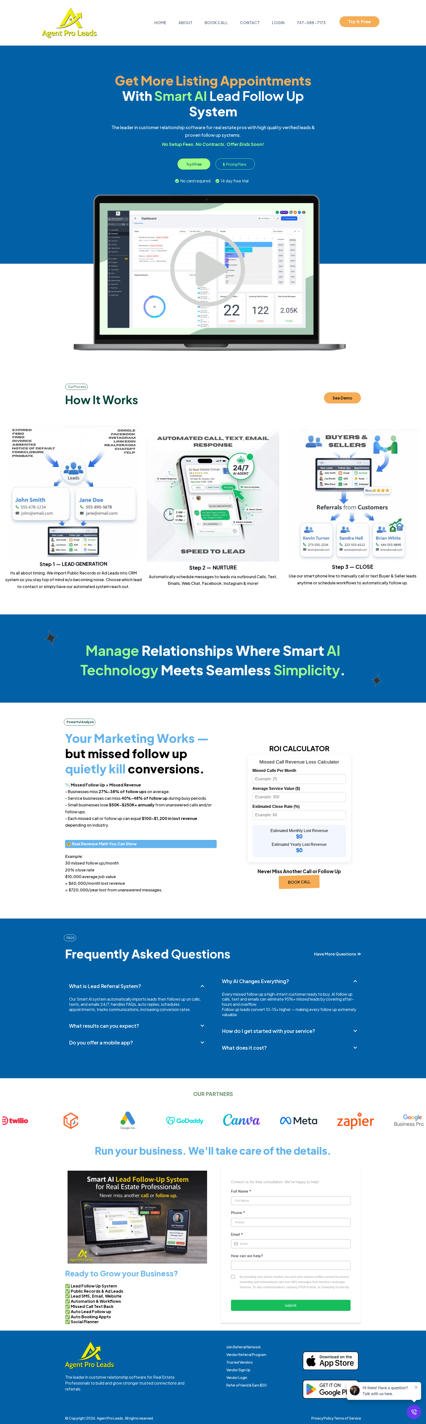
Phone (238, 1213)
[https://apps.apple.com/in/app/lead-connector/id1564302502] (330, 1361)
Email (237, 1234)
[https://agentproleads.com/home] (69, 22)
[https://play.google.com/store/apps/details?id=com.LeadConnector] (330, 1389)
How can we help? (247, 1256)
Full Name (241, 1191)
